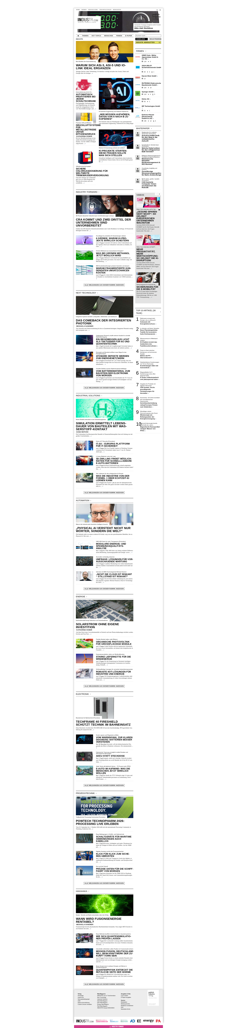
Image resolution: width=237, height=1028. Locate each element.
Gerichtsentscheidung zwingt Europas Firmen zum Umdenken (149, 405)
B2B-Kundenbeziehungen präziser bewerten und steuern (112, 266)
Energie (80, 596)
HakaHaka (81, 891)
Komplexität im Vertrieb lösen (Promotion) (150, 145)
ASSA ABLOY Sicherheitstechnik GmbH (151, 66)
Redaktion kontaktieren (127, 1005)
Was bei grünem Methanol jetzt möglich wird (113, 254)
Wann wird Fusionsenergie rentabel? (99, 920)
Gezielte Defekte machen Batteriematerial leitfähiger (111, 368)
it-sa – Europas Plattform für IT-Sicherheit (113, 444)
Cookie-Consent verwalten (85, 1004)
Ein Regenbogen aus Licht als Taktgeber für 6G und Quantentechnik (112, 341)
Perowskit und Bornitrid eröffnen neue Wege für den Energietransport (111, 353)
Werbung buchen (125, 1004)
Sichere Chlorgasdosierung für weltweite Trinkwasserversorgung (92, 172)
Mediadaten (124, 1002)
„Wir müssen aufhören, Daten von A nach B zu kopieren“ (114, 116)
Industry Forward (86, 192)
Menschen (108, 36)
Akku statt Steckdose (110, 756)
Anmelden (140, 39)
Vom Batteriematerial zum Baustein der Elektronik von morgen (113, 373)
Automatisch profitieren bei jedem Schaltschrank (86, 97)
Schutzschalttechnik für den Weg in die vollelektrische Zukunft (151, 138)
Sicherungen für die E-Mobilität (147, 288)
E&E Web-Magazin (102, 1002)
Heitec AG (146, 99)
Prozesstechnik (85, 793)
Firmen (119, 36)
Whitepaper (143, 128)
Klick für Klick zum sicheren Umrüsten (113, 855)
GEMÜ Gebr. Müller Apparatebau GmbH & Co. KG (150, 57)
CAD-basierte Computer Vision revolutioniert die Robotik (149, 184)
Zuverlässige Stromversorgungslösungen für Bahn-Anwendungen (154, 173)
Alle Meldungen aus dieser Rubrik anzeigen (104, 285)
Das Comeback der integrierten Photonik (103, 322)
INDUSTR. (79, 39)
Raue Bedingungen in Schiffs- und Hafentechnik (110, 834)
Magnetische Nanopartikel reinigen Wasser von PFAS (150, 429)
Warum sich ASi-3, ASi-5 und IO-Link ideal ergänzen (101, 67)
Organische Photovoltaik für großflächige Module (113, 643)
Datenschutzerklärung (83, 1002)
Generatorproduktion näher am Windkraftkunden (110, 654)
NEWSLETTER (145, 42)
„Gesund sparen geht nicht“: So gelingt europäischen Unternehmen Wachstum (146, 217)
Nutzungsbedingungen (84, 999)
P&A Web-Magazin (102, 1006)
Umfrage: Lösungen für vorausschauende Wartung (114, 560)
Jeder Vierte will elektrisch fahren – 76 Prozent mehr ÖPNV (113, 766)
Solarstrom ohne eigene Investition (97, 625)
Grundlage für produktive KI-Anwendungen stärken (111, 235)
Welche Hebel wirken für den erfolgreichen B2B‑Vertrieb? (151, 150)
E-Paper (128, 36)
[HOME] (78, 36)
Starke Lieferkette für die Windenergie (113, 657)
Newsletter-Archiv (125, 1009)
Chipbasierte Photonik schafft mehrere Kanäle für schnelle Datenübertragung (113, 336)
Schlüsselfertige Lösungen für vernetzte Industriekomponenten (114, 669)
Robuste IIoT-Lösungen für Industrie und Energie (113, 672)
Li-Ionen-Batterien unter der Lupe (106, 456)
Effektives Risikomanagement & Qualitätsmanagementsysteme (151, 156)
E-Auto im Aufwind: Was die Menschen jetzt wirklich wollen (113, 770)
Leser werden (124, 995)
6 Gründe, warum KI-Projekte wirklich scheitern (112, 239)
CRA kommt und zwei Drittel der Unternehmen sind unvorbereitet (103, 222)
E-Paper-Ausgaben (126, 997)
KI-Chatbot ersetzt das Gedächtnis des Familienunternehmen (148, 344)
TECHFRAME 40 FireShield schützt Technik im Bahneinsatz (103, 723)
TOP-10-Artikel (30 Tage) (146, 311)
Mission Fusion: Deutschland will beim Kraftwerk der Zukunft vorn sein (114, 953)
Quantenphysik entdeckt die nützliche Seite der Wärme (114, 971)
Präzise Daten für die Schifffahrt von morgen (114, 870)
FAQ (122, 1007)
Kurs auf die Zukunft (102, 866)
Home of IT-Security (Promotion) (105, 441)
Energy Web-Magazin (103, 1004)
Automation (82, 500)
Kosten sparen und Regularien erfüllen (107, 735)
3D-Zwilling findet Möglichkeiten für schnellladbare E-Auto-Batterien (114, 460)
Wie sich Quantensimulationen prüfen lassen (113, 937)
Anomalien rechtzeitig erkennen (105, 557)
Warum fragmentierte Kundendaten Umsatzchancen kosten (113, 270)
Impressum (81, 997)
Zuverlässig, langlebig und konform (149, 169)
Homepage (81, 995)
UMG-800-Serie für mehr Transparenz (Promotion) (111, 541)
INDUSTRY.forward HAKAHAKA (105, 1008)
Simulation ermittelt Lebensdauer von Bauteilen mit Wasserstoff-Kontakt (101, 426)
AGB (79, 1001)
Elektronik (82, 694)
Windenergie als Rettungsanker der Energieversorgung (147, 417)
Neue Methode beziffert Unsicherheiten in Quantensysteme (113, 934)
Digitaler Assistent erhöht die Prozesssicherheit (109, 851)
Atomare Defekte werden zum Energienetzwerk (112, 357)
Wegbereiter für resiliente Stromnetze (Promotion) (149, 133)
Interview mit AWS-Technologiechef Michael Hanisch (111, 571)
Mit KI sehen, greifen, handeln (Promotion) (150, 179)
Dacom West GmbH (149, 76)
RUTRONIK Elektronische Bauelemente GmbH (151, 84)
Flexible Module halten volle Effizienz (107, 639)
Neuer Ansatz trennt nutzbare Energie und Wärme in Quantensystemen (111, 966)
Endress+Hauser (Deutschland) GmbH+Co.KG (148, 116)
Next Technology (86, 293)
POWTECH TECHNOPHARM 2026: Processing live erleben (100, 822)
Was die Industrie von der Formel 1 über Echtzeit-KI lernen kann (112, 478)
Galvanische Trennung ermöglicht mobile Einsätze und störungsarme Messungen (112, 753)
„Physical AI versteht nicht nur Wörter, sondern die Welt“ (103, 529)
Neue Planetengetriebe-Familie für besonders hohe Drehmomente (149, 332)
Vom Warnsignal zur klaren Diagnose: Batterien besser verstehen (114, 739)
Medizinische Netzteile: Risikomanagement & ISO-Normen (151, 161)
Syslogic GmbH (148, 92)
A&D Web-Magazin (102, 1001)
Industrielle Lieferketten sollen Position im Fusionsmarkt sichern (114, 949)
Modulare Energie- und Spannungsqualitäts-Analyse (111, 546)
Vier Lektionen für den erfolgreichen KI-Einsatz (109, 473)
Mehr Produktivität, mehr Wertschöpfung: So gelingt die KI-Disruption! (147, 255)
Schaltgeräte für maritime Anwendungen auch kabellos (113, 838)
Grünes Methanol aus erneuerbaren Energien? (109, 250)
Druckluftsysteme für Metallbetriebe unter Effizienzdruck (88, 129)
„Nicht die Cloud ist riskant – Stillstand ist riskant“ (114, 575)
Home (78, 9)
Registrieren (155, 39)
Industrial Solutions (88, 395)
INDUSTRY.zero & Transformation (106, 995)
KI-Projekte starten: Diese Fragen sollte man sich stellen (113, 153)
